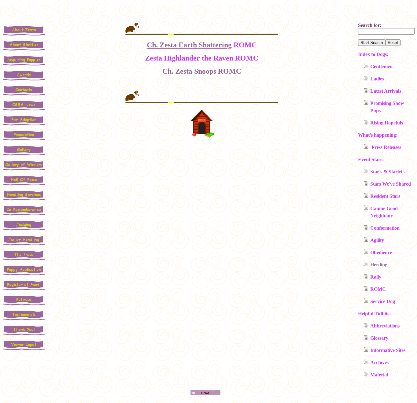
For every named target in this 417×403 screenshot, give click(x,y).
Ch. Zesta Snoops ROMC (201, 71)
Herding (378, 264)
